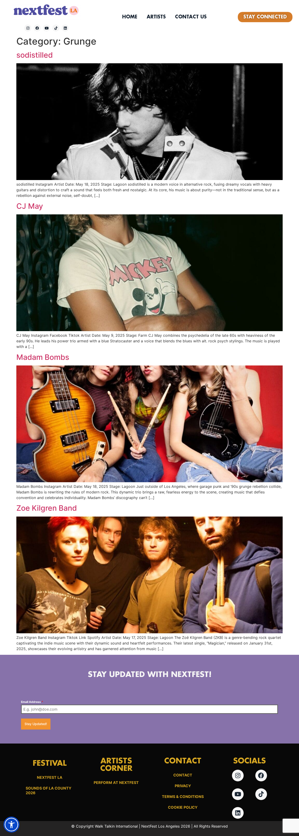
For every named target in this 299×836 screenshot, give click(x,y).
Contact (182, 775)
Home (129, 17)
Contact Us (190, 17)
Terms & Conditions (183, 796)
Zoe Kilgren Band (46, 508)
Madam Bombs (42, 357)
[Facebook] (37, 28)
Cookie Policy (183, 807)
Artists (156, 17)
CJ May (29, 206)
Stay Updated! (36, 724)
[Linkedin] (65, 28)
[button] (11, 824)
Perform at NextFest (116, 782)
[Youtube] (46, 28)
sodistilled (34, 55)
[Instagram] (27, 28)
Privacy (183, 785)
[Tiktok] (55, 28)
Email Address (32, 702)
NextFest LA (49, 777)
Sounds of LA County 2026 (48, 790)
